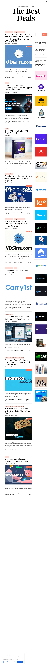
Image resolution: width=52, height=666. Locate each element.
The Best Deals (26, 14)
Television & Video (40, 26)
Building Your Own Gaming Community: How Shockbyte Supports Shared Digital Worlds (18, 87)
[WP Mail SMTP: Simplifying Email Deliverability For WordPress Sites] (18, 332)
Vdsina (12, 77)
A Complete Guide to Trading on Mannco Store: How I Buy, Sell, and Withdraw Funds (17, 362)
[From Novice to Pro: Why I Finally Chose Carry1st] (18, 288)
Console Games (11, 212)
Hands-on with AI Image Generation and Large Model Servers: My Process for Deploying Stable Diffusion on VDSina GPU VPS (18, 37)
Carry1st (9, 307)
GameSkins (10, 449)
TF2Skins (12, 451)
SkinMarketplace (21, 449)
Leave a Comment (23, 168)
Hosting (15, 32)
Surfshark (17, 168)
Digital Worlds (10, 121)
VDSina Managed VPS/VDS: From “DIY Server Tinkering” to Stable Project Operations (17, 224)
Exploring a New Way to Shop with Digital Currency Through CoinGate (40, 60)
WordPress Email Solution (19, 350)
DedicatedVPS (17, 260)
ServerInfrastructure (8, 262)
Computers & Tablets (25, 26)
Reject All (13, 661)
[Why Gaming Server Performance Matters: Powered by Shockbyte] (18, 474)
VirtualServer (14, 262)
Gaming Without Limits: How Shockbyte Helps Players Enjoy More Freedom (40, 44)
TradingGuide (7, 400)
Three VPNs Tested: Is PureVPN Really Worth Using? (16, 132)
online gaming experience (9, 494)
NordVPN (9, 168)
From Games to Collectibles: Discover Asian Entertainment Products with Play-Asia (18, 178)
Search (36, 31)
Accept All (20, 661)
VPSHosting (19, 262)
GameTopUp (19, 307)
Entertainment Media (17, 212)
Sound (31, 26)
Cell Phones (17, 26)
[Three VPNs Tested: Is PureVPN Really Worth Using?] (18, 148)
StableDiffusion (8, 77)
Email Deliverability (11, 350)
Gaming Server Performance (21, 493)
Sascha (8, 43)
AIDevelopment (10, 76)
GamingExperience (8, 308)
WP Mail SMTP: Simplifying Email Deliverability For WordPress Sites (17, 318)
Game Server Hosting (17, 121)
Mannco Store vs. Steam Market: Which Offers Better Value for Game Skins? (18, 411)
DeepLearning (20, 76)
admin (8, 135)
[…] (24, 73)
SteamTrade (20, 399)
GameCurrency (14, 307)
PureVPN (13, 168)
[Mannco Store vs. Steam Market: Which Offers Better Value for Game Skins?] (18, 428)
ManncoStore (10, 399)
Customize (6, 661)
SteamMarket (7, 451)
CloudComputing (11, 260)
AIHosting (15, 76)
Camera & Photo (10, 26)
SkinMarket (15, 399)
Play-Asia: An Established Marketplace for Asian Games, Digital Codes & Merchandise (40, 65)
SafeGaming (14, 308)
